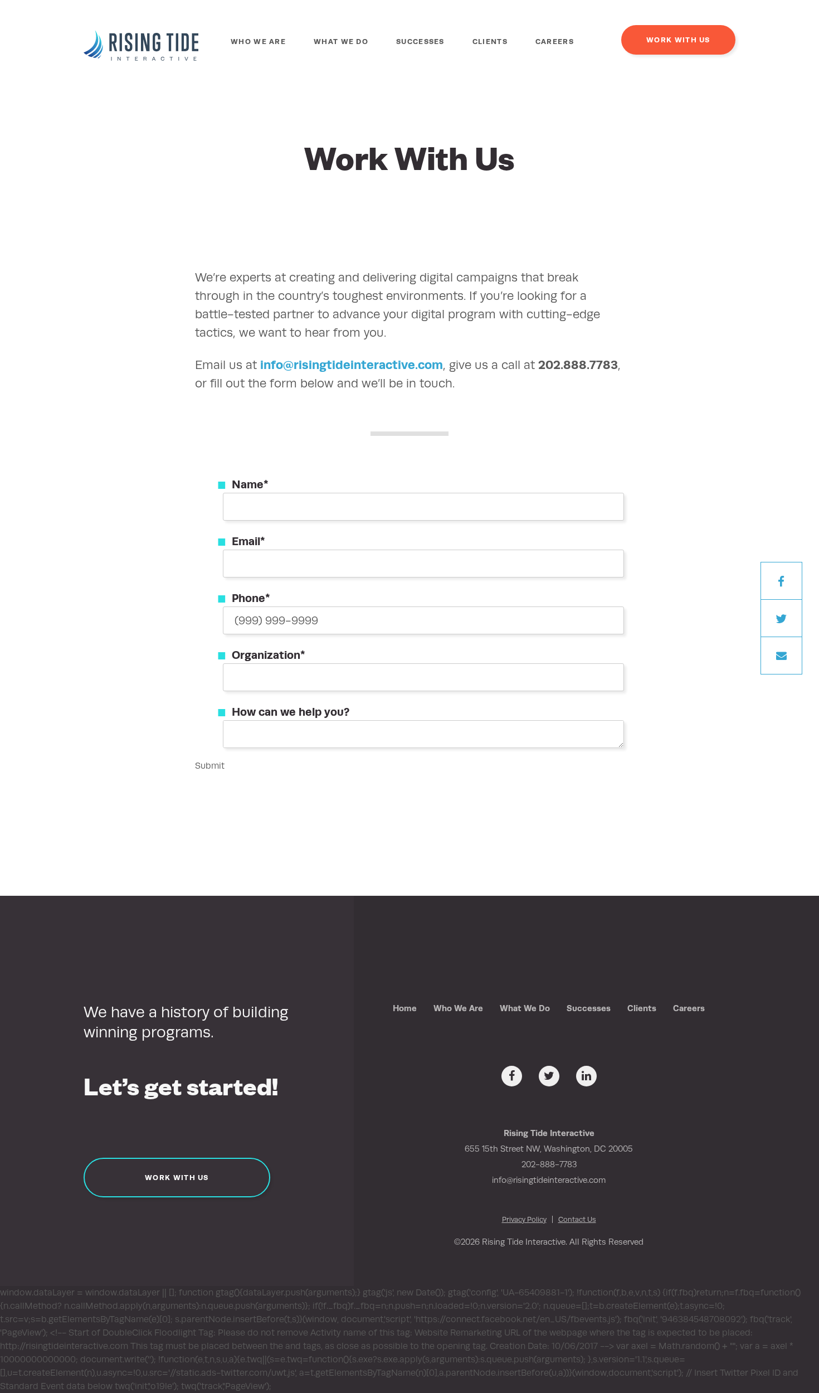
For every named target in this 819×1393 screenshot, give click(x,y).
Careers (554, 41)
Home (405, 1008)
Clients (490, 41)
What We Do (341, 41)
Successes (420, 41)
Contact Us (577, 1219)
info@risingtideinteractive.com (351, 364)
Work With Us (678, 40)
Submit (210, 765)
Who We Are (258, 41)
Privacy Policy (524, 1219)
